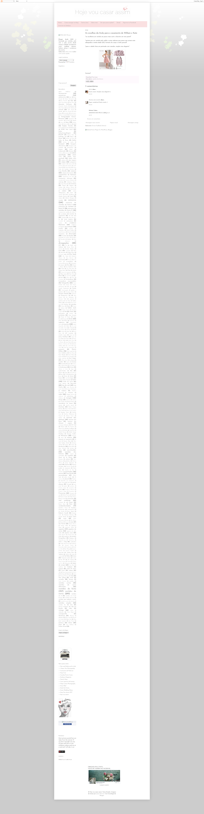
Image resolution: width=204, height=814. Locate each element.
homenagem (62, 313)
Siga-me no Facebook (129, 22)
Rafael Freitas (66, 495)
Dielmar (69, 239)
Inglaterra (61, 322)
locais (60, 378)
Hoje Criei (63, 673)
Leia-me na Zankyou (64, 25)
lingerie (60, 372)
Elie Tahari (65, 256)
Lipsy (66, 372)
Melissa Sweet (70, 415)
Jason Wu (68, 331)
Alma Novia (61, 107)
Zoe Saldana (69, 624)
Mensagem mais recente (93, 122)
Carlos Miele (68, 167)
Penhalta (61, 471)
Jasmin (62, 331)
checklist (61, 187)
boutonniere (70, 147)
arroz (62, 122)
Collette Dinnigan (69, 198)
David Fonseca (62, 232)
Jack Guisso (61, 329)
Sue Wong (67, 549)
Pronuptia (72, 493)
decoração (72, 234)
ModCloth (72, 430)
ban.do (60, 127)
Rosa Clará (72, 516)
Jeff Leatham (69, 333)
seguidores (66, 536)
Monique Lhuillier (71, 434)
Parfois (67, 464)
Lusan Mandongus (71, 389)
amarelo (61, 109)
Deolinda (64, 235)
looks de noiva (68, 381)
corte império (68, 219)
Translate (71, 62)
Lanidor (61, 362)
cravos (60, 223)
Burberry (61, 153)
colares (60, 198)
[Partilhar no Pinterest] (92, 81)
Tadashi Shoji (70, 552)
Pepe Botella (70, 473)
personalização (63, 475)
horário (71, 313)
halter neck (72, 308)
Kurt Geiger (72, 358)
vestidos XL (62, 604)
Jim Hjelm (63, 340)
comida (61, 200)
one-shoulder (71, 450)
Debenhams (61, 233)
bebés (60, 131)
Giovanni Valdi (62, 299)
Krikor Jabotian (62, 358)
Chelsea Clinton (70, 187)
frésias (74, 288)
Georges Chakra (70, 291)
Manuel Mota (70, 401)
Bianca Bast (70, 134)
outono (68, 459)
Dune (60, 250)
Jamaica (69, 329)
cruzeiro (71, 228)
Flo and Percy (68, 275)
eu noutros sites (71, 266)
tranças (61, 568)
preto (60, 489)
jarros (74, 329)
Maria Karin (68, 408)
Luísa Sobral (62, 389)
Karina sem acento (94, 100)
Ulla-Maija (62, 574)
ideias (70, 319)
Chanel (64, 185)
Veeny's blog (63, 679)
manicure (68, 399)
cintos (71, 192)
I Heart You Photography (67, 668)
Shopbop (71, 538)
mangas (69, 398)
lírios (61, 374)
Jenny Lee (71, 335)
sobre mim (68, 51)
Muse (62, 437)
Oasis (60, 450)
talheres (67, 554)
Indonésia (72, 320)
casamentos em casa (68, 176)
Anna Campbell (63, 115)
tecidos (60, 556)
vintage (61, 610)
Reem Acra (62, 504)
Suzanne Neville (70, 550)
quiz (59, 495)
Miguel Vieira (62, 428)
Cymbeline (61, 230)
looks (74, 380)
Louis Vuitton (62, 383)
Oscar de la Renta (65, 457)
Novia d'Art (71, 446)
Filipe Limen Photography (67, 683)
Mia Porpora (71, 426)
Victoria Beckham (63, 606)
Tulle (60, 572)
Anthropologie (72, 115)
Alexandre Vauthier (63, 106)
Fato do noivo (72, 270)
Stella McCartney (65, 543)
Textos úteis (84, 22)
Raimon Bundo (64, 496)
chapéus (71, 185)
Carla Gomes (68, 165)
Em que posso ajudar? (107, 22)
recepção (61, 502)
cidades (64, 191)
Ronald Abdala (62, 516)
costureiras (69, 221)
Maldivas (61, 398)
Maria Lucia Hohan (71, 410)
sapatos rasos (69, 532)
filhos (75, 272)
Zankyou (61, 622)
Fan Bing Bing (70, 268)
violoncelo (61, 612)
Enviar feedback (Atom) (99, 125)
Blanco (72, 136)
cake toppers (72, 160)
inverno (66, 324)
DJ (66, 245)
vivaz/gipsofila (63, 613)
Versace (71, 579)
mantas (74, 399)
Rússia (61, 522)
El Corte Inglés (63, 254)
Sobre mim (94, 22)
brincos (71, 151)
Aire (70, 97)
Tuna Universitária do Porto (69, 572)
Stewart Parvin (69, 545)
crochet (61, 228)
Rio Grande (62, 511)
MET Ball (73, 425)
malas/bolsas (70, 396)
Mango (61, 399)
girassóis (72, 299)
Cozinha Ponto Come (66, 675)
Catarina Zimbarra (70, 180)
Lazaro (74, 363)
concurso (72, 200)
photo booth (67, 477)
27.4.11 (90, 94)
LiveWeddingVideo (69, 374)
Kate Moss (72, 353)
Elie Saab (72, 254)
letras (72, 367)
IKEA (65, 320)
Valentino (69, 574)
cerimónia (73, 183)
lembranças (63, 367)
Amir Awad (71, 109)
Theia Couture (62, 561)
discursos (67, 241)
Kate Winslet (62, 354)
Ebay (74, 250)
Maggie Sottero (71, 394)
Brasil (71, 149)
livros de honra (68, 376)
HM (65, 311)
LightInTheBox (62, 370)
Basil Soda (73, 127)
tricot (63, 570)
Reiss (70, 504)
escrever (66, 263)
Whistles (61, 617)
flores (68, 277)
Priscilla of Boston (69, 489)
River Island (70, 511)
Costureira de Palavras (66, 670)
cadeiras (63, 160)
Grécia (62, 306)
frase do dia (70, 286)
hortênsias (62, 315)
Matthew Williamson (69, 414)
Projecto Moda (62, 491)
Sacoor (66, 522)
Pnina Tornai (62, 482)
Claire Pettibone (69, 194)
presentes (71, 487)
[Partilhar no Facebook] (91, 81)
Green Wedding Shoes (66, 690)
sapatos (61, 529)
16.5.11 (90, 115)
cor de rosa (72, 215)
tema (74, 556)
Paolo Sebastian (69, 462)
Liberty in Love (63, 369)
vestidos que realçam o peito (67, 599)
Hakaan (63, 308)
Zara (70, 623)
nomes (72, 444)
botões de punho (68, 142)
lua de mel (66, 385)
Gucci (68, 306)
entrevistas (62, 259)
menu (67, 425)
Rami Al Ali (62, 498)
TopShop (61, 566)
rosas (64, 518)
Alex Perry (71, 102)
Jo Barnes (61, 342)
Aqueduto (61, 120)
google (66, 302)
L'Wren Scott (64, 360)
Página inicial (114, 122)
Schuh (60, 536)
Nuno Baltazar (62, 448)
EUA (62, 268)
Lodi (67, 378)
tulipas (71, 570)
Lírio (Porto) (73, 372)
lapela (68, 361)
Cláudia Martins (63, 196)
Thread (69, 561)
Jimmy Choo (71, 340)
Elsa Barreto (69, 258)
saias (71, 522)
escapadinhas (69, 261)
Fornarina (61, 279)
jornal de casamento (69, 347)
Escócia (60, 263)
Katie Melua (71, 354)
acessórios (62, 95)
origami (72, 453)
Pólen (68, 482)
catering (61, 182)
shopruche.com (62, 540)
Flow (73, 277)
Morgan (74, 435)
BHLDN (61, 134)
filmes (60, 275)
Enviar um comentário (93, 119)
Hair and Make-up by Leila (68, 666)
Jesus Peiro (66, 338)
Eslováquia (73, 263)
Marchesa (61, 407)
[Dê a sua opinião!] (88, 81)
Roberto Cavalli (63, 513)
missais (60, 430)
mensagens (61, 425)
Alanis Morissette (69, 99)
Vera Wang (62, 577)
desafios (71, 235)
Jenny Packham (63, 336)
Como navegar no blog (71, 22)
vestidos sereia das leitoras (68, 601)
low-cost (73, 383)
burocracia (67, 153)
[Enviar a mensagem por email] (86, 81)
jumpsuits (61, 349)
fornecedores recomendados (67, 281)
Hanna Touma (65, 309)
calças (63, 162)
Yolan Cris (68, 619)
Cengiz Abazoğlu (64, 183)
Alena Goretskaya (63, 102)
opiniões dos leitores (98, 79)
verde (71, 577)
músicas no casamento (65, 439)
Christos (61, 189)
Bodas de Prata (70, 138)
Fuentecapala (65, 290)
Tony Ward (72, 565)
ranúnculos (70, 498)
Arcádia (68, 120)
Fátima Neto (62, 270)
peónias (61, 473)
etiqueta (62, 265)
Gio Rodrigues (70, 297)
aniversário (73, 113)
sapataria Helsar (69, 527)
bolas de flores (63, 140)
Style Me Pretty (64, 688)
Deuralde (62, 239)
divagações (64, 243)
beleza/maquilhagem (65, 133)
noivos (66, 444)
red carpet (69, 502)
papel (60, 464)
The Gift (62, 559)
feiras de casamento (66, 272)
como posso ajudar (64, 53)
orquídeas (70, 455)
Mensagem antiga (133, 122)
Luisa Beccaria (70, 387)
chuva (66, 189)
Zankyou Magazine (65, 677)
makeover (61, 396)
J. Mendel (71, 328)
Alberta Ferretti (63, 100)
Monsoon (64, 435)
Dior (75, 239)
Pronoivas (71, 491)
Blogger (102, 795)
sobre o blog (63, 541)
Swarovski (61, 552)
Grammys (66, 304)
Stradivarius (69, 547)
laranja (74, 362)
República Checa (63, 507)
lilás (71, 370)
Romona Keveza (69, 514)
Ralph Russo (73, 496)
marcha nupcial (70, 405)
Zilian (60, 624)
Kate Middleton (63, 353)
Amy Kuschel (68, 111)
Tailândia (61, 554)
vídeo (70, 608)
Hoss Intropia (72, 315)
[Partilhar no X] (89, 81)
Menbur (60, 417)
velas (71, 575)
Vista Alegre (70, 612)
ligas (72, 369)
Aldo (71, 100)
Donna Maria (70, 247)
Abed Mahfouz (64, 91)
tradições (69, 567)
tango (73, 554)
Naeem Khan (67, 441)
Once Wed (63, 686)
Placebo (74, 478)
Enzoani (70, 259)
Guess (74, 306)
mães (60, 394)
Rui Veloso (73, 520)
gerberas (74, 293)
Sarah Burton (62, 534)
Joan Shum (68, 342)
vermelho (61, 579)
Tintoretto (67, 563)
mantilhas (62, 401)
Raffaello (74, 495)
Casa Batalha (63, 171)
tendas (74, 557)
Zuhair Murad (63, 626)
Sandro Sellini (64, 525)
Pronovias (62, 493)
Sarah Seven (71, 534)
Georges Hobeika (64, 293)
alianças (72, 106)
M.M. (90, 89)
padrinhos (67, 461)
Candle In (64, 163)
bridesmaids (62, 151)
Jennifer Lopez (62, 335)
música (69, 437)
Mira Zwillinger (70, 428)
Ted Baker (67, 556)
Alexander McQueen (65, 104)
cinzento (61, 194)
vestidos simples (65, 603)
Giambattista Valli (65, 295)
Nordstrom (62, 446)
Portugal (69, 484)
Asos (67, 122)
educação (63, 252)
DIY (60, 245)
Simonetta (71, 540)
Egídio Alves (71, 252)
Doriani (60, 248)
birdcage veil (62, 136)
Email (118, 22)
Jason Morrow (100, 793)
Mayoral (61, 415)
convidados (63, 214)
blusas (60, 138)
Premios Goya (62, 487)
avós (70, 124)
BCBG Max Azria (66, 129)
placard (66, 479)
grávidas (73, 304)
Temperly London (65, 557)
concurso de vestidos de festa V (67, 212)
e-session (68, 250)
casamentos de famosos (67, 174)
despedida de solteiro (64, 237)
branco (61, 149)
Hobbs (71, 311)
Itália (67, 326)
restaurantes (70, 509)
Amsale (60, 111)
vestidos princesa (69, 597)
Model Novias (62, 432)
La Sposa (71, 360)
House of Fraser (65, 317)
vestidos (71, 581)
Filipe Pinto (71, 274)
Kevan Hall (61, 356)
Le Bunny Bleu (63, 365)
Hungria (65, 318)
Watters (72, 615)
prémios (72, 486)
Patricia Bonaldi (70, 466)
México (63, 426)
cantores (61, 165)
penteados (69, 471)
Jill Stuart (73, 338)
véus (71, 604)
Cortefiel (61, 221)
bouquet (61, 144)
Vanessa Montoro (64, 575)
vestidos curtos (65, 583)
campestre (73, 162)
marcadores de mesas (66, 403)
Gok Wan (67, 300)
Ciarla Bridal (73, 189)
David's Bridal (71, 232)
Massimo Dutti (65, 412)
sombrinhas (73, 541)
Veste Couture (62, 581)
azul (75, 124)
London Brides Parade (64, 379)
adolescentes (62, 97)
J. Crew (65, 328)
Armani (74, 120)
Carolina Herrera (69, 169)
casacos (73, 171)
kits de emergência (70, 356)
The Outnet (71, 559)
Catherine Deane (71, 182)
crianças (70, 226)
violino (71, 610)
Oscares (61, 459)
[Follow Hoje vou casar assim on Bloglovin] (65, 716)
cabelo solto (72, 158)
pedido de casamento (64, 468)
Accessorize (63, 93)
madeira (64, 390)
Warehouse (62, 615)
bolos (74, 140)
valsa (75, 574)
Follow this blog (67, 724)
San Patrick (62, 523)
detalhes (74, 237)
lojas (71, 378)
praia (65, 486)
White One (67, 617)
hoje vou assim (64, 694)
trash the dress (71, 568)
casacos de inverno (67, 173)
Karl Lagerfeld (71, 351)
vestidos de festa (67, 589)
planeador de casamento (67, 480)
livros (60, 376)
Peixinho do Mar (69, 470)
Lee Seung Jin (72, 365)
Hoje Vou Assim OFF (66, 692)
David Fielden (70, 230)
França (67, 284)
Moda (65, 430)
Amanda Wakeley (70, 107)
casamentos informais (65, 178)
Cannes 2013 (71, 163)
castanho (61, 180)
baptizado (66, 127)
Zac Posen (71, 621)
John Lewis (68, 345)
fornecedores (69, 279)
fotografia (65, 283)
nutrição (72, 448)
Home (60, 22)
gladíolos (61, 300)
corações (63, 217)
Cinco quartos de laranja (67, 681)
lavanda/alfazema (65, 363)
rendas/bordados (65, 506)
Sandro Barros (72, 523)
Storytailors (61, 547)
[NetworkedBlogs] (67, 722)
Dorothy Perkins (69, 249)
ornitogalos (61, 455)
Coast (71, 196)
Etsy (68, 265)
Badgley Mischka (67, 126)
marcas (60, 405)
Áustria (65, 124)
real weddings (65, 500)
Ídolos (60, 320)
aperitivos (71, 118)
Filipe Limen (63, 274)
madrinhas (70, 392)
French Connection (64, 288)
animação (66, 113)
